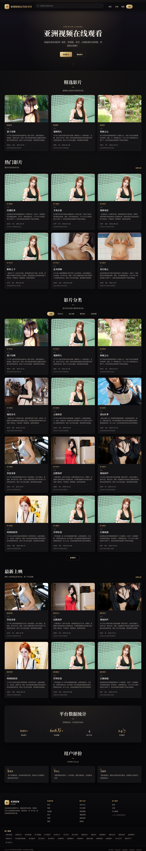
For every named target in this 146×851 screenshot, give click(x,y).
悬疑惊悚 (83, 815)
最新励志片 (84, 835)
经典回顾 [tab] (94, 314)
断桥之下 (11, 269)
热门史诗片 (118, 838)
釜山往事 (104, 414)
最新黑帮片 (131, 835)
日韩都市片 (61, 838)
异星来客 (11, 473)
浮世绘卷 (57, 532)
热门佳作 (66, 835)
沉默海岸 (57, 473)
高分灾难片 (75, 835)
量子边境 (11, 131)
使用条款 (131, 850)
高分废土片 (57, 835)
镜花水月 (11, 414)
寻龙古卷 (57, 210)
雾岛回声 (104, 473)
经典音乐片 (9, 838)
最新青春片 (102, 835)
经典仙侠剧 (9, 835)
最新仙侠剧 (90, 838)
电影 (48, 808)
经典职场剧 (99, 838)
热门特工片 (9, 842)
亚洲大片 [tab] (60, 314)
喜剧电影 (83, 818)
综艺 (48, 815)
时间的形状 (12, 532)
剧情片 (82, 821)
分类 (116, 7)
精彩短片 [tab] (83, 314)
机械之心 (104, 131)
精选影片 (80, 54)
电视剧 (49, 811)
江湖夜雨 (104, 532)
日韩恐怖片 (80, 838)
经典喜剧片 (109, 838)
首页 (110, 7)
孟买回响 (57, 269)
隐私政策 (125, 850)
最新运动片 (112, 835)
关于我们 (111, 850)
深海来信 (104, 210)
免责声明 (138, 850)
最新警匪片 (70, 838)
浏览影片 (66, 54)
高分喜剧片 (32, 838)
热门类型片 (47, 835)
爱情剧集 (83, 811)
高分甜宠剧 (28, 835)
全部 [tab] (50, 314)
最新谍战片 (122, 835)
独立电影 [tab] (71, 314)
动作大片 (83, 805)
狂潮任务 (11, 210)
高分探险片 (51, 838)
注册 (129, 7)
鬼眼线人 (57, 131)
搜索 (48, 821)
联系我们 (118, 850)
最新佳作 (93, 835)
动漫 (48, 818)
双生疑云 (104, 269)
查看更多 (73, 558)
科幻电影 (83, 808)
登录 (122, 7)
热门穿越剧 (38, 835)
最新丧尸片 (128, 838)
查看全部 (138, 168)
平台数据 (115, 811)
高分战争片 (41, 838)
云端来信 (57, 414)
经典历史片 (18, 835)
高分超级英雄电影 (20, 838)
